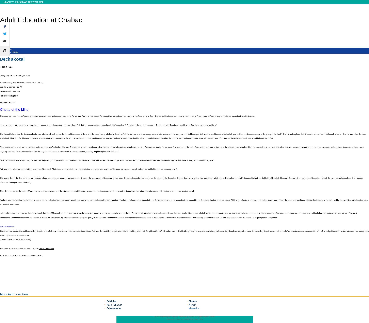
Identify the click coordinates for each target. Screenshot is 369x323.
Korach (192, 305)
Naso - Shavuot (114, 305)
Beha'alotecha (114, 308)
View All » (194, 308)
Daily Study (12, 52)
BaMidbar (111, 301)
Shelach (193, 301)
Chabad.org (179, 319)
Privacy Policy (198, 319)
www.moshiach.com (46, 249)
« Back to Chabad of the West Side (23, 2)
